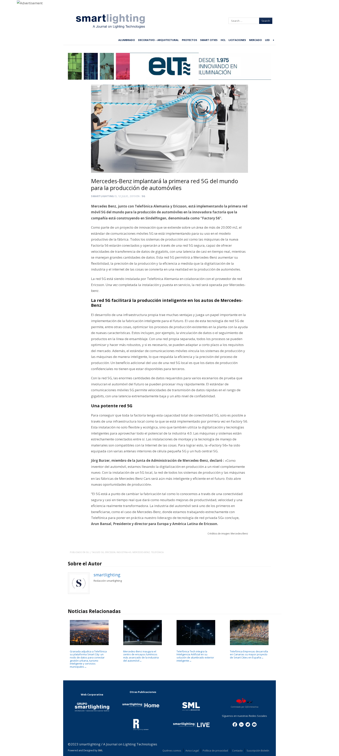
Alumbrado (126, 40)
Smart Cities (209, 40)
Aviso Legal (192, 750)
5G (143, 196)
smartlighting (102, 196)
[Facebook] (235, 724)
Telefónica (157, 552)
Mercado (255, 40)
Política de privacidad (215, 750)
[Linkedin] (241, 724)
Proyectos (189, 40)
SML (100, 750)
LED (267, 40)
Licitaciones (237, 40)
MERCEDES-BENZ (141, 552)
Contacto (237, 750)
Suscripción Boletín (258, 750)
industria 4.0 (124, 552)
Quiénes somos (171, 750)
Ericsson (110, 552)
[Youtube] (254, 724)
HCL (223, 40)
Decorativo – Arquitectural (158, 40)
